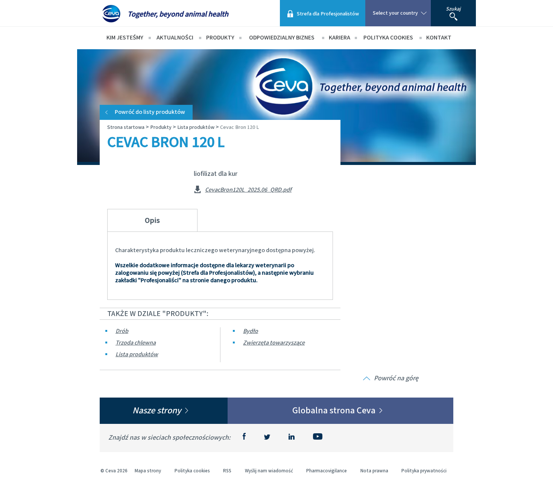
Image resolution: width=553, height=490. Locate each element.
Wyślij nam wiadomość (269, 471)
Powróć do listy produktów (150, 112)
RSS (227, 471)
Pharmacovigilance (326, 471)
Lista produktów (136, 354)
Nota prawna (374, 471)
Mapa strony (148, 471)
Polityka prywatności (424, 471)
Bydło (250, 331)
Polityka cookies (388, 38)
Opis (152, 220)
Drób (121, 331)
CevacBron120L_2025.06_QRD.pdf (248, 190)
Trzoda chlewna (135, 343)
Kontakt (438, 38)
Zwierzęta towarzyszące (274, 343)
